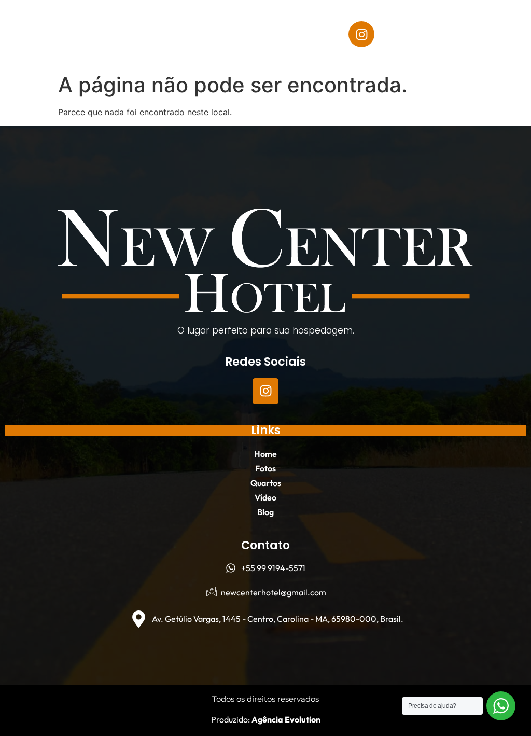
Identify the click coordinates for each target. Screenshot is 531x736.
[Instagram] (361, 34)
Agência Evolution (285, 719)
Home (140, 22)
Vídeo (172, 46)
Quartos (119, 46)
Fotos (187, 22)
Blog (217, 46)
